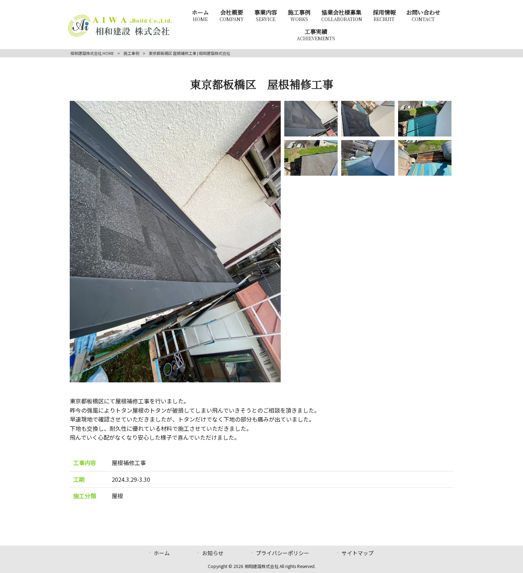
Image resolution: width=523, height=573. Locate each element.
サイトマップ (358, 553)
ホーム (162, 553)
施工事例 (131, 53)
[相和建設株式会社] (120, 35)
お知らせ (212, 553)
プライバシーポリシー (282, 553)
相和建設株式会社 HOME (92, 53)
